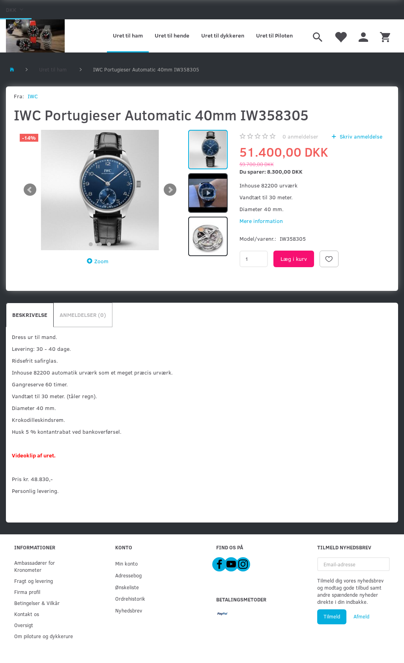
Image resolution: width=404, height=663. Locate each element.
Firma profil (27, 591)
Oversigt (23, 625)
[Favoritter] (340, 35)
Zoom (101, 261)
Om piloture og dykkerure (43, 636)
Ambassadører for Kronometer (34, 566)
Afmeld (361, 616)
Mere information (261, 221)
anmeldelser (300, 136)
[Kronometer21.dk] (35, 35)
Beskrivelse (29, 314)
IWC (33, 96)
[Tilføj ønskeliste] (329, 259)
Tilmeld (332, 616)
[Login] (363, 35)
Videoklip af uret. (34, 455)
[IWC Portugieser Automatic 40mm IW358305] (100, 190)
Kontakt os (26, 614)
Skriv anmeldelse (360, 136)
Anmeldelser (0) (83, 314)
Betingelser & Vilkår (37, 602)
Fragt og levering (33, 580)
